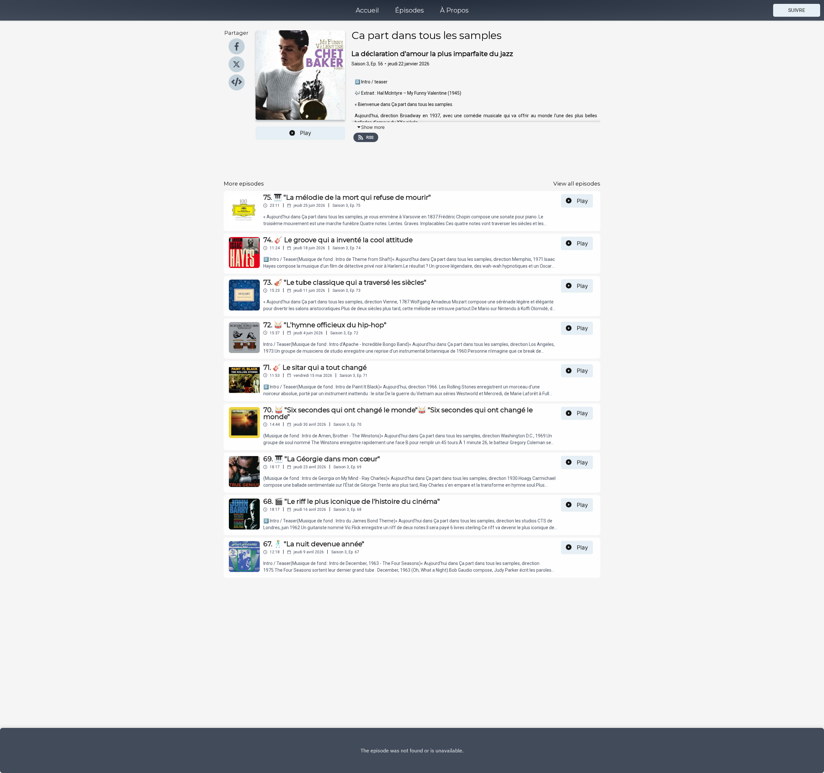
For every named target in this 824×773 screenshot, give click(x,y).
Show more (373, 127)
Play (305, 132)
